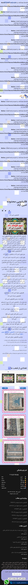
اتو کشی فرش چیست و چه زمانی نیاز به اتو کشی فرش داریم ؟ (15, 532)
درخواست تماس (12, 579)
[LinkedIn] (2, 211)
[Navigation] (0, 96)
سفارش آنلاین (21, 579)
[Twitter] (5, 211)
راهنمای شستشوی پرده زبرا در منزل (19, 553)
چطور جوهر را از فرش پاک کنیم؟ (20, 543)
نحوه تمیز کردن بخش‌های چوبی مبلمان (18, 548)
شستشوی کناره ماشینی (22, 538)
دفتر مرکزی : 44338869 (10, 2)
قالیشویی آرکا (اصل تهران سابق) (12, 333)
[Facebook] (9, 211)
